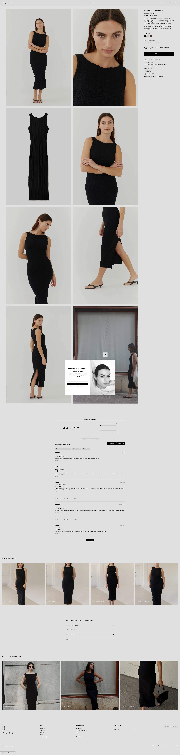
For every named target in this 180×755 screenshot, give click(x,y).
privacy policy (83, 386)
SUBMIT (78, 384)
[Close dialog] (113, 361)
